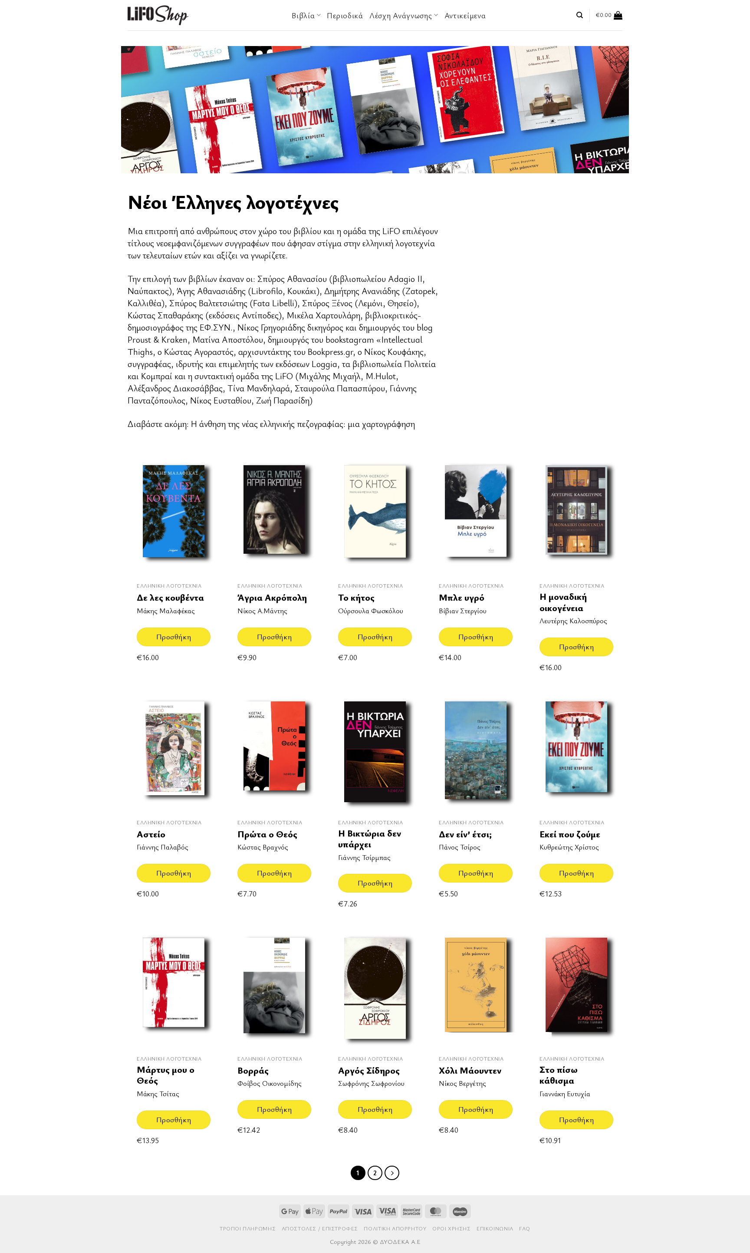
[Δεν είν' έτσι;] (476, 752)
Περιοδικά (345, 15)
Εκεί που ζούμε (569, 834)
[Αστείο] (173, 752)
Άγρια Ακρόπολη (272, 597)
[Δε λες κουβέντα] (173, 515)
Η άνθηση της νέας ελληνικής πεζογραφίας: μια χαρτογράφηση (303, 424)
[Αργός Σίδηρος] (375, 988)
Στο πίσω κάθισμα (558, 1075)
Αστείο (151, 834)
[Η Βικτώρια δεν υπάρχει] (375, 752)
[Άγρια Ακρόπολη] (274, 515)
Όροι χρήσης (451, 1228)
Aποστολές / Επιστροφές (320, 1228)
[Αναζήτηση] (579, 15)
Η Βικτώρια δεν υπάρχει (369, 839)
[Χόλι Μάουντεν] (476, 988)
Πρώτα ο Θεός (267, 834)
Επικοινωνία (495, 1228)
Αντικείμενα (465, 15)
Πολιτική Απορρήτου (395, 1228)
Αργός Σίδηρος (369, 1070)
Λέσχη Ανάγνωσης (400, 15)
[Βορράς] (274, 988)
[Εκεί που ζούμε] (576, 752)
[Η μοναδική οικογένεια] (576, 515)
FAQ (524, 1228)
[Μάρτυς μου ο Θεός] (173, 988)
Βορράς (253, 1070)
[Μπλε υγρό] (476, 515)
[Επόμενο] (392, 1173)
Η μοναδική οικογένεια (563, 602)
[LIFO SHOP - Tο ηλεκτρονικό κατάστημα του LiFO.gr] (158, 15)
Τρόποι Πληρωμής (248, 1228)
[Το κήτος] (375, 515)
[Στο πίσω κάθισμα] (576, 988)
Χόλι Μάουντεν (470, 1070)
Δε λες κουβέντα (170, 597)
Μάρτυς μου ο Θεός (165, 1075)
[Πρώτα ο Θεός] (274, 752)
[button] (609, 15)
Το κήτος (356, 597)
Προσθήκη (173, 636)
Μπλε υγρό (461, 597)
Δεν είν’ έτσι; (465, 834)
